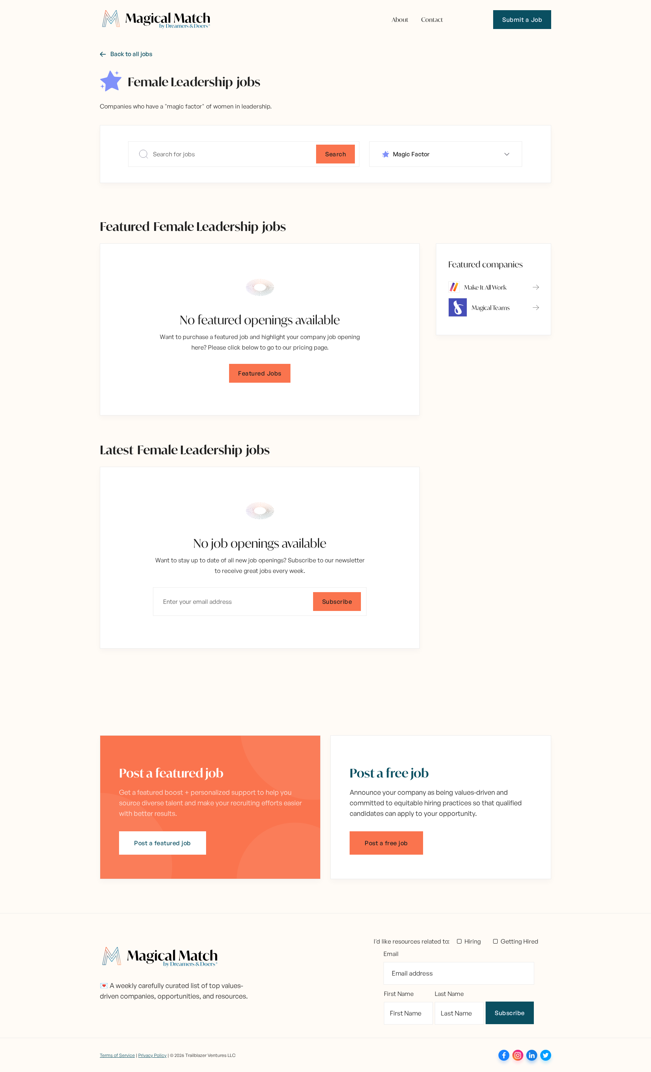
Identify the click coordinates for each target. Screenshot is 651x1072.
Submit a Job (522, 19)
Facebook (503, 1055)
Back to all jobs (126, 54)
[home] (156, 19)
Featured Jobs (259, 373)
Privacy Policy (152, 1055)
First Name (399, 993)
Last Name (449, 993)
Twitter (545, 1055)
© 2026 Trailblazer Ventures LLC (202, 1055)
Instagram (517, 1055)
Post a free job (386, 843)
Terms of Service (117, 1055)
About (400, 19)
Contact (432, 19)
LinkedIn (531, 1055)
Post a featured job (162, 843)
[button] (445, 154)
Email (391, 953)
